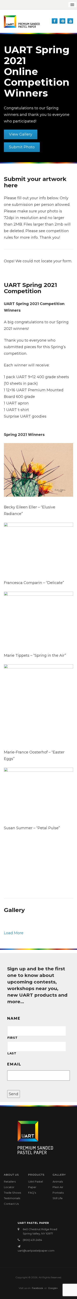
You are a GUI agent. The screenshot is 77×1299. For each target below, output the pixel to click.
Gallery (59, 1174)
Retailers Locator (10, 1184)
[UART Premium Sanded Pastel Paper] (22, 21)
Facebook (37, 1288)
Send (13, 1094)
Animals (58, 1181)
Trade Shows (12, 1192)
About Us (11, 1174)
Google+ (53, 1288)
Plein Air (58, 1187)
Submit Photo (22, 147)
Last (11, 1053)
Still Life (58, 1198)
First (12, 1037)
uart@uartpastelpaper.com (36, 1250)
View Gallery (20, 134)
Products (36, 1174)
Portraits (58, 1192)
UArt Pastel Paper (35, 1184)
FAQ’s (32, 1192)
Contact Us (11, 1203)
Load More (13, 933)
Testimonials (12, 1198)
